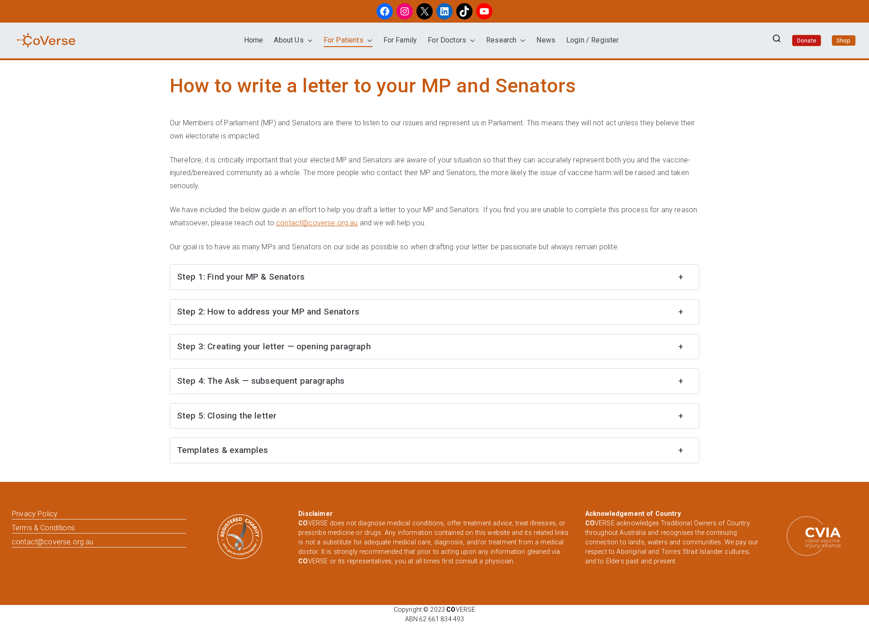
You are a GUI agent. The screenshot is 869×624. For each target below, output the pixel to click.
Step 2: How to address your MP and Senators (430, 311)
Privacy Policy (34, 514)
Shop (843, 40)
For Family (400, 40)
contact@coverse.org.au (317, 223)
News (545, 40)
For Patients (343, 40)
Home (253, 40)
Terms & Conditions (43, 528)
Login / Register (592, 40)
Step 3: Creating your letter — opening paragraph (430, 346)
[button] (308, 40)
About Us (288, 40)
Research (501, 40)
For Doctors (447, 40)
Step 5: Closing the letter (430, 415)
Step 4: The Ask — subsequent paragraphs (430, 381)
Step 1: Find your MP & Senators (430, 277)
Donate (806, 40)
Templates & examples (430, 450)
